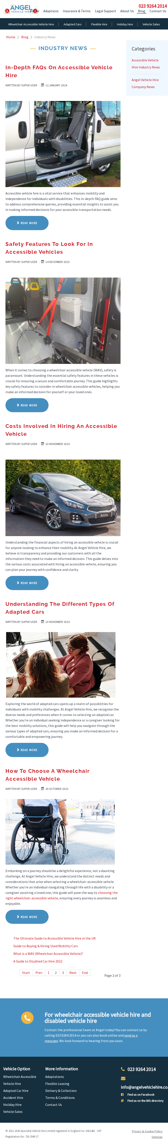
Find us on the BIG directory (146, 1101)
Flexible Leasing (57, 1083)
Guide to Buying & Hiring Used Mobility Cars (45, 946)
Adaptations (54, 1076)
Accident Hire (13, 1097)
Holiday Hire (12, 1104)
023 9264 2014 (142, 1069)
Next (73, 972)
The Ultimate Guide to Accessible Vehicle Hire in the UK (54, 938)
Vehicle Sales (13, 1111)
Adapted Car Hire (15, 1090)
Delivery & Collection (61, 1090)
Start (26, 972)
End (85, 972)
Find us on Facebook (141, 1094)
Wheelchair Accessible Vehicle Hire (19, 1080)
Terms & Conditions (60, 1097)
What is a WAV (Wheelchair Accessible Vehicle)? (48, 953)
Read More (28, 223)
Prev (38, 972)
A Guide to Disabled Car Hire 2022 (37, 961)
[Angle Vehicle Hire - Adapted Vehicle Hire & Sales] (21, 9)
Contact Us (53, 1104)
